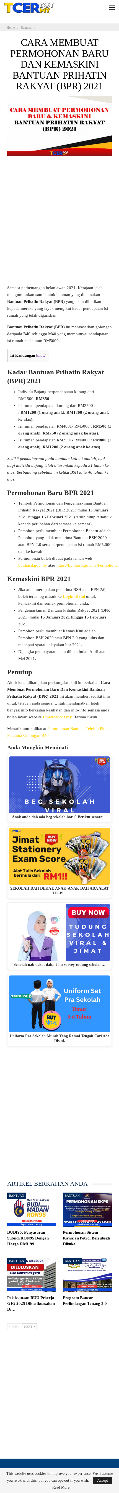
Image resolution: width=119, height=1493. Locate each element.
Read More (60, 1487)
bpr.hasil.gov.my (32, 565)
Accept (102, 1480)
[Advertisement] (59, 223)
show (41, 356)
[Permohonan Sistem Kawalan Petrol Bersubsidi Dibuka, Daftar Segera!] (87, 1210)
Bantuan (16, 1195)
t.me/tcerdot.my (57, 717)
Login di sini (74, 596)
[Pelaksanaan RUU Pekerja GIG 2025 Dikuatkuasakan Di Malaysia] (31, 1275)
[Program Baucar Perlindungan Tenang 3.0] (87, 1275)
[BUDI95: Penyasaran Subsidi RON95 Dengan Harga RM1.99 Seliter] (31, 1210)
